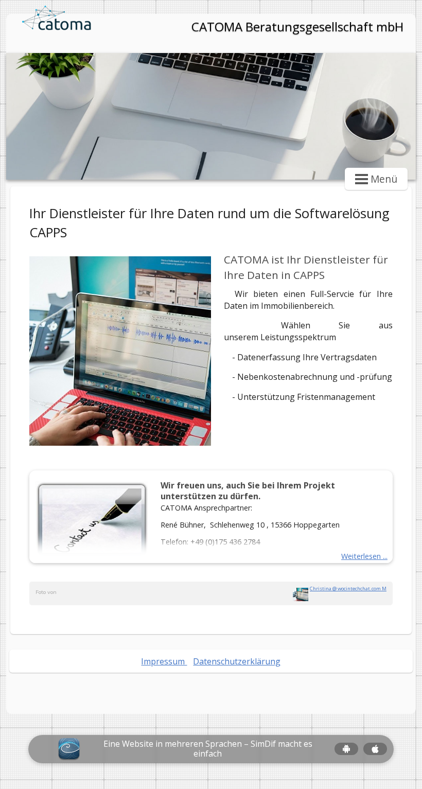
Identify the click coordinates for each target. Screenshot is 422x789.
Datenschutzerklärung (236, 661)
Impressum (164, 661)
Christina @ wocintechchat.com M (348, 588)
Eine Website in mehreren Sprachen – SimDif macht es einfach (207, 749)
